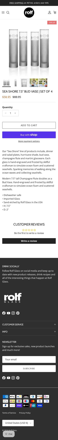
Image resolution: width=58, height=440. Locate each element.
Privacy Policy (25, 413)
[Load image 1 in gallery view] (29, 48)
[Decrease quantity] (4, 113)
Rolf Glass (13, 430)
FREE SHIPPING (16, 3)
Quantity (7, 107)
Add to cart (29, 125)
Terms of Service (9, 413)
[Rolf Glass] (29, 12)
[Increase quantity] (16, 113)
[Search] (9, 12)
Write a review (29, 240)
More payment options (29, 141)
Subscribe (29, 368)
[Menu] (3, 12)
